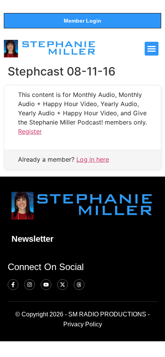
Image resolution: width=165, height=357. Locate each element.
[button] (151, 49)
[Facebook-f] (13, 284)
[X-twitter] (62, 284)
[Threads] (79, 284)
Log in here (92, 159)
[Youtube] (46, 284)
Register (30, 131)
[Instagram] (29, 284)
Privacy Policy (82, 324)
